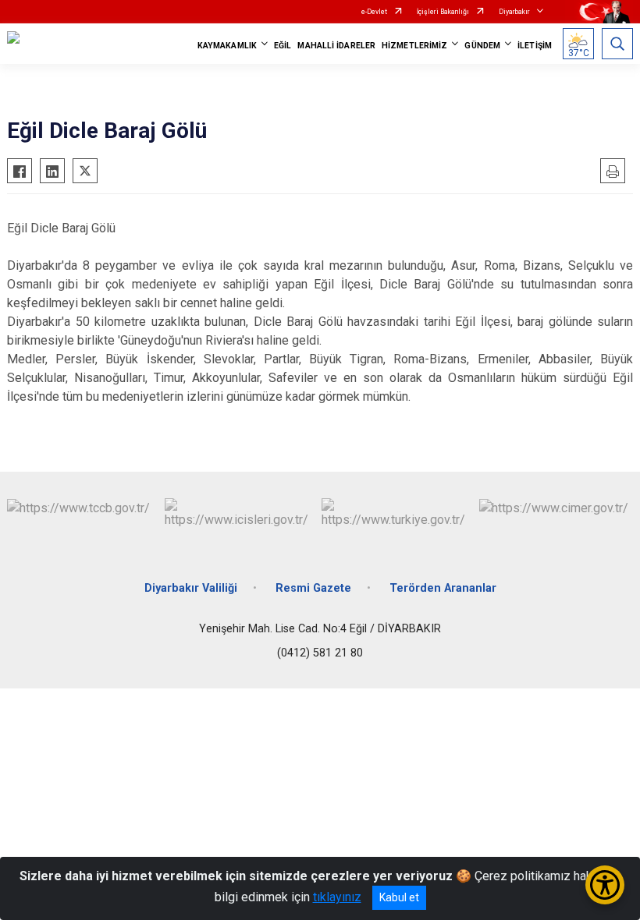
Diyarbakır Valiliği (190, 588)
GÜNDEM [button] (482, 46)
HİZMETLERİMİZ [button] (414, 46)
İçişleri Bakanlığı (443, 12)
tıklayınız (337, 897)
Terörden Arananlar (442, 588)
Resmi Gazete (313, 588)
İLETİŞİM (534, 46)
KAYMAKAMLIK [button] (227, 46)
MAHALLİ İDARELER (336, 46)
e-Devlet (374, 12)
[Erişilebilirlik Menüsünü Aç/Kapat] (604, 884)
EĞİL (282, 46)
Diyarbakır (514, 12)
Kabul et (399, 897)
